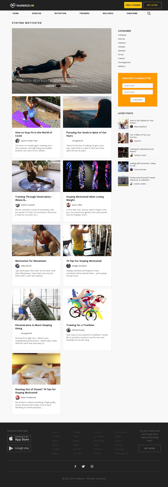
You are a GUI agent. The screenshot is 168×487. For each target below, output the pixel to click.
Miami (96, 445)
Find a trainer (133, 5)
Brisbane (56, 449)
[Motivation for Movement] (36, 240)
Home (16, 13)
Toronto (118, 445)
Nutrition (60, 13)
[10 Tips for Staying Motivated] (87, 240)
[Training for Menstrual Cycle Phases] (123, 152)
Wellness (108, 13)
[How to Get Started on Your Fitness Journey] (123, 124)
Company (122, 35)
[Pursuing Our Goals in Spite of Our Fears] (87, 112)
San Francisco (121, 432)
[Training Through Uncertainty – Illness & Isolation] (36, 176)
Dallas (75, 436)
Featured (122, 43)
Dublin (76, 445)
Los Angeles (99, 436)
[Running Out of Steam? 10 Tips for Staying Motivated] (36, 369)
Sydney (118, 440)
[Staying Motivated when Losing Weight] (87, 176)
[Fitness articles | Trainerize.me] (24, 5)
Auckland (56, 436)
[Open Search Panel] (149, 13)
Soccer (121, 54)
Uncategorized (124, 62)
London (97, 432)
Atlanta (55, 432)
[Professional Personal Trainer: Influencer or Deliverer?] (123, 181)
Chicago (76, 432)
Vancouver (120, 449)
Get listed (152, 5)
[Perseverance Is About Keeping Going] (36, 304)
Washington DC (121, 453)
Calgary (55, 453)
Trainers (84, 13)
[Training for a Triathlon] (87, 304)
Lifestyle (121, 46)
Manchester (99, 440)
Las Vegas (77, 453)
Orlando (97, 453)
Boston (55, 445)
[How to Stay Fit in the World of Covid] (36, 112)
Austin (55, 440)
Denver (76, 440)
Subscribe (132, 13)
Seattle (118, 436)
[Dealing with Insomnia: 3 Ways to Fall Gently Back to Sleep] (123, 166)
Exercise (36, 13)
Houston (77, 449)
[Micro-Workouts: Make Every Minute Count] (61, 61)
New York (98, 449)
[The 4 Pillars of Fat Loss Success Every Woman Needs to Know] (123, 138)
